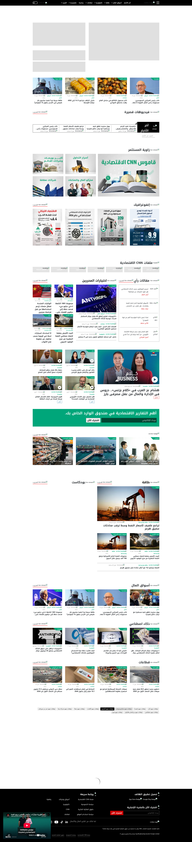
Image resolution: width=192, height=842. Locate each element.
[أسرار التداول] (80, 164)
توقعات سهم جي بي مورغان (47, 709)
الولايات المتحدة (46, 286)
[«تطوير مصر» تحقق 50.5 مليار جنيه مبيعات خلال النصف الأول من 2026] (144, 674)
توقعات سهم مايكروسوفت (124, 709)
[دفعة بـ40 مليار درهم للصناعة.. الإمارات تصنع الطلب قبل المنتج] (47, 357)
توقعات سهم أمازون (107, 709)
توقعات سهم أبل (153, 709)
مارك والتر (70, 286)
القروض (157, 438)
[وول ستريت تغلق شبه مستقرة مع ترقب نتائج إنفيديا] (144, 597)
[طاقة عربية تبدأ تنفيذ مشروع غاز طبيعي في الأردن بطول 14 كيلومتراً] (47, 86)
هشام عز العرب (154, 351)
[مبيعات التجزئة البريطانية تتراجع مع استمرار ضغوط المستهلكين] (112, 674)
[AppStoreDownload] (135, 799)
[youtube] (56, 822)
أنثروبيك (113, 286)
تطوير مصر (156, 668)
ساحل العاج (123, 79)
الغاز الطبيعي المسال (56, 377)
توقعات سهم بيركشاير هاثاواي (133, 712)
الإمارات (60, 351)
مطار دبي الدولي (57, 668)
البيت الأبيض (69, 315)
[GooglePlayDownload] (149, 799)
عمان (92, 668)
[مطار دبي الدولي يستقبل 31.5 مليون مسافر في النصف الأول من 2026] (47, 674)
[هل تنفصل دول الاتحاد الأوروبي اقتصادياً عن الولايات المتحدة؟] (79, 383)
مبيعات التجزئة (122, 668)
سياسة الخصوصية (71, 835)
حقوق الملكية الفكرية (58, 835)
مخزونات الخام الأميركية (119, 534)
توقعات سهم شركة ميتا (65, 709)
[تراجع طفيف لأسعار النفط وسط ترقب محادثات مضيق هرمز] (128, 503)
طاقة (107, 2)
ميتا (93, 629)
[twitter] (66, 822)
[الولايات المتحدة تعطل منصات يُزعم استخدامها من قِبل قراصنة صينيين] (42, 291)
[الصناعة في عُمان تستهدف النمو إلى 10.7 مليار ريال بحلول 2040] (79, 674)
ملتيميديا (73, 2)
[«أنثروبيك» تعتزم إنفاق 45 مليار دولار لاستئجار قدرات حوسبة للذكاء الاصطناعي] (96, 298)
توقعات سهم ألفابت (93, 709)
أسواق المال (117, 2)
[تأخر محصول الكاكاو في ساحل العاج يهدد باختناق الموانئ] (112, 86)
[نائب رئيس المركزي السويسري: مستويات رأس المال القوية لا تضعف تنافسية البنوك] (144, 86)
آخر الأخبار (127, 2)
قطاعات (89, 2)
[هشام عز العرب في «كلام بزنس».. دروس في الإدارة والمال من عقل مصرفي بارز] (128, 367)
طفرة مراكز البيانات (153, 629)
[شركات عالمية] (48, 186)
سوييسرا (156, 79)
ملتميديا (145, 386)
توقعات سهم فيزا (117, 712)
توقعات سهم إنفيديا (140, 709)
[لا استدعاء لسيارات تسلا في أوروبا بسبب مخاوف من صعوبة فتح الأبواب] (42, 320)
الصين (114, 438)
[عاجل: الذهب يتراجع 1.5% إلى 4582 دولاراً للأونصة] (79, 86)
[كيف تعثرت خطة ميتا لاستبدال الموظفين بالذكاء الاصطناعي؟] (79, 636)
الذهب (92, 79)
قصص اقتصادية (47, 301)
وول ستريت (155, 591)
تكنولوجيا (99, 2)
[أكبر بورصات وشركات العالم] (48, 164)
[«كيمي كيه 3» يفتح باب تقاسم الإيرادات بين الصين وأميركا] (112, 636)
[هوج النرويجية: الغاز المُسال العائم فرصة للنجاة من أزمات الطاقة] (47, 383)
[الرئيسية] (149, 3)
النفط (157, 488)
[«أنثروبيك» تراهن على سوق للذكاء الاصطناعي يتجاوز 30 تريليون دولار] (47, 636)
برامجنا (81, 2)
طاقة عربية (58, 79)
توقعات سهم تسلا (79, 709)
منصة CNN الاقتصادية (84, 835)
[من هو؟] (80, 186)
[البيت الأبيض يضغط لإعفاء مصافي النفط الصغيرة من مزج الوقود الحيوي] (63, 320)
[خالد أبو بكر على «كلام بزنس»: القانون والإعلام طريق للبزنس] (79, 357)
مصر (93, 351)
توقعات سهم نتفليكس (151, 712)
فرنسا (92, 377)
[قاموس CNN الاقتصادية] (128, 175)
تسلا (49, 315)
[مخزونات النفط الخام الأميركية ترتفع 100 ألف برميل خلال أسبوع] (112, 541)
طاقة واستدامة (69, 330)
